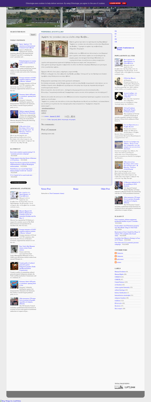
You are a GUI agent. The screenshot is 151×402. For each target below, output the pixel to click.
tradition (117, 301)
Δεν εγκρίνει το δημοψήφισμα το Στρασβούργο (24, 194)
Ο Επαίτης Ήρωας (130, 78)
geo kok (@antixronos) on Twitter (125, 49)
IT (115, 36)
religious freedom (120, 298)
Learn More (115, 3)
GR (116, 42)
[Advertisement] (75, 213)
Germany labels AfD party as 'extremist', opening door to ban (27, 96)
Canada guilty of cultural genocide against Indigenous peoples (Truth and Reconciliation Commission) (27, 266)
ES (116, 34)
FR (116, 31)
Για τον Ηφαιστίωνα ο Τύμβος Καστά (131, 125)
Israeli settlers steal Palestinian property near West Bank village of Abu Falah (127, 226)
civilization (118, 285)
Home (75, 188)
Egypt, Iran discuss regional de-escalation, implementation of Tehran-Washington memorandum (23, 164)
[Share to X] (70, 116)
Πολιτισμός (118, 308)
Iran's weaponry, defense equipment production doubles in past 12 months (126, 220)
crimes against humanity (122, 287)
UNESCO (118, 277)
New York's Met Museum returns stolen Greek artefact (27, 248)
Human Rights (119, 274)
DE (116, 39)
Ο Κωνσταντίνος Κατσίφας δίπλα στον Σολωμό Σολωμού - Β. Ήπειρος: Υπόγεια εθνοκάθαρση (26, 129)
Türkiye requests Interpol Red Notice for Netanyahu (27, 112)
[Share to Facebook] (72, 116)
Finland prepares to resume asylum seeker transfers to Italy (27, 62)
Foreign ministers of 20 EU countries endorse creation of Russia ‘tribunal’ (27, 79)
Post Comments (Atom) (57, 193)
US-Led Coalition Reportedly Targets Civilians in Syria (129, 109)
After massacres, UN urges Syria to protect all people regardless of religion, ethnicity (27, 301)
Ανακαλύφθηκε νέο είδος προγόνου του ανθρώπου (130, 95)
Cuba (49, 119)
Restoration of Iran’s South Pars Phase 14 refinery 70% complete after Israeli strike (127, 233)
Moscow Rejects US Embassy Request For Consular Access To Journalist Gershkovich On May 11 (27, 214)
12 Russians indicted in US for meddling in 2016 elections (132, 184)
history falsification (121, 293)
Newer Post (46, 188)
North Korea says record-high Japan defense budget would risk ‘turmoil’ (21, 169)
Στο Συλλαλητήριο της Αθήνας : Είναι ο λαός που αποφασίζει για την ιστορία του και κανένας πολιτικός (132, 145)
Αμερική (54, 119)
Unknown (120, 253)
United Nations (119, 282)
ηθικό (59, 119)
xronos (119, 262)
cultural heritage (120, 290)
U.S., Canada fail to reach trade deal (21, 175)
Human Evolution (120, 272)
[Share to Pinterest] (74, 116)
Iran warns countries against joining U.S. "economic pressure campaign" (22, 153)
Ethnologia (75, 10)
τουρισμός (72, 119)
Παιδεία (117, 306)
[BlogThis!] (68, 116)
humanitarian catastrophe (122, 295)
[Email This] (66, 116)
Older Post (105, 188)
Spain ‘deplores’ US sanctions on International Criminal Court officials (27, 46)
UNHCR (117, 279)
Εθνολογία (118, 303)
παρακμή (65, 119)
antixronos (120, 259)
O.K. (124, 3)
